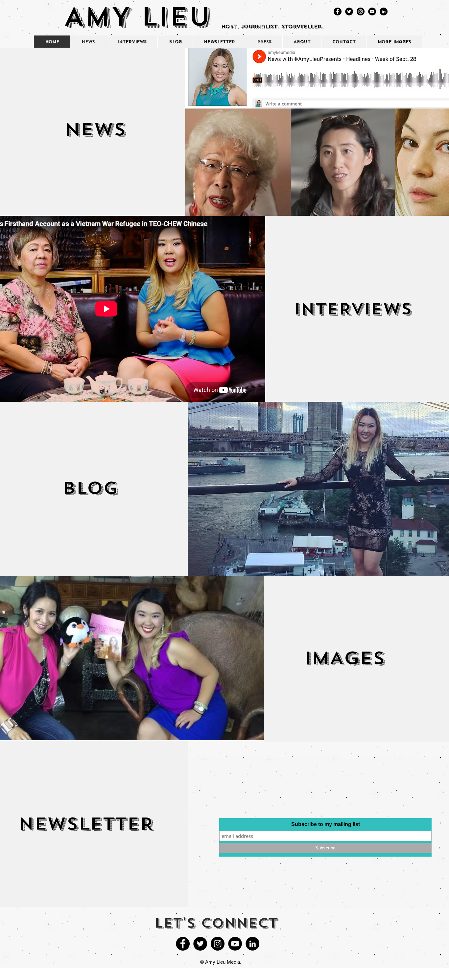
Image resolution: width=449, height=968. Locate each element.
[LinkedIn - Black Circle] (384, 11)
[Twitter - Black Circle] (349, 11)
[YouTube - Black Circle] (372, 11)
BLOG (90, 487)
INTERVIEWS (353, 309)
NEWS (95, 129)
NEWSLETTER (86, 823)
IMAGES (344, 658)
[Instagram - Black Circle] (361, 11)
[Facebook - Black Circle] (338, 11)
